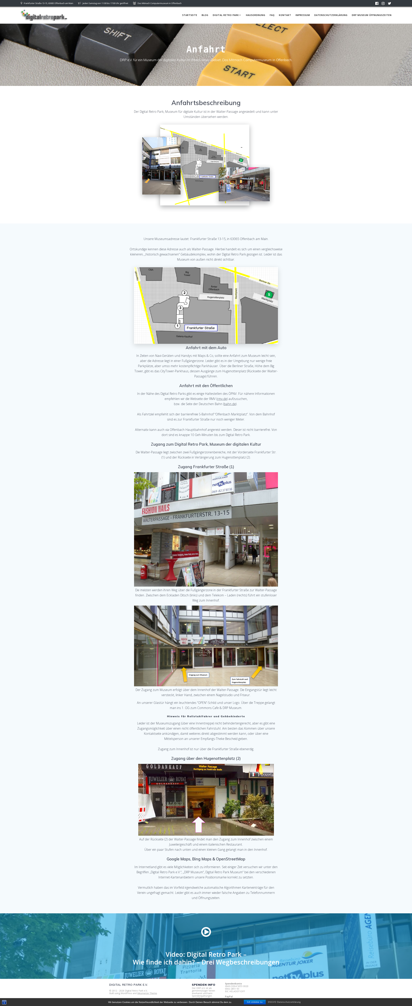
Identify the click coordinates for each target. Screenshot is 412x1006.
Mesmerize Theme (147, 993)
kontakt (285, 15)
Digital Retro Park (226, 15)
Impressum (302, 15)
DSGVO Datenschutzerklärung (284, 1002)
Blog (205, 15)
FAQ (272, 15)
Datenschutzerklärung (330, 15)
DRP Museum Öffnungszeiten (372, 15)
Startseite (189, 15)
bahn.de (230, 404)
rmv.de (222, 399)
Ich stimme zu (254, 1002)
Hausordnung (255, 15)
